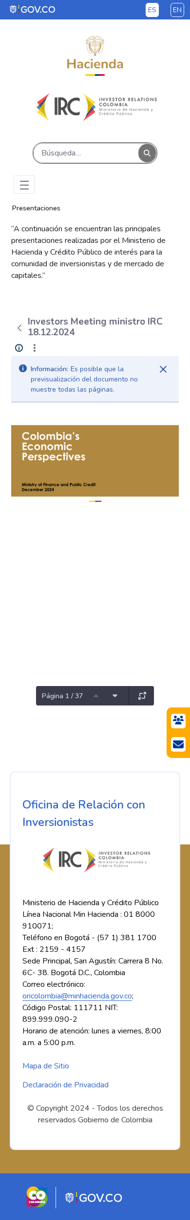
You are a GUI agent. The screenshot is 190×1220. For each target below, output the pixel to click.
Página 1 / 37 (62, 696)
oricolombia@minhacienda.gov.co (77, 996)
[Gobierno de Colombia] (33, 9)
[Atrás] (19, 328)
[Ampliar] (142, 695)
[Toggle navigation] (24, 184)
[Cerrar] (163, 369)
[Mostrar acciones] (34, 348)
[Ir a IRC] (95, 107)
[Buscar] (147, 153)
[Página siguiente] (115, 695)
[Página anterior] (96, 695)
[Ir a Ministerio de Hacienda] (94, 56)
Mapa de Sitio (45, 1066)
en (177, 10)
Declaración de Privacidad (65, 1085)
